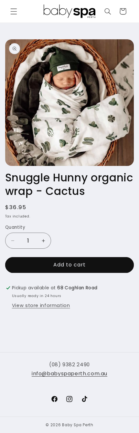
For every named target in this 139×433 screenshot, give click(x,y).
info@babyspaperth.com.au (69, 373)
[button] (13, 11)
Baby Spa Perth (77, 425)
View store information (41, 305)
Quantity (15, 227)
